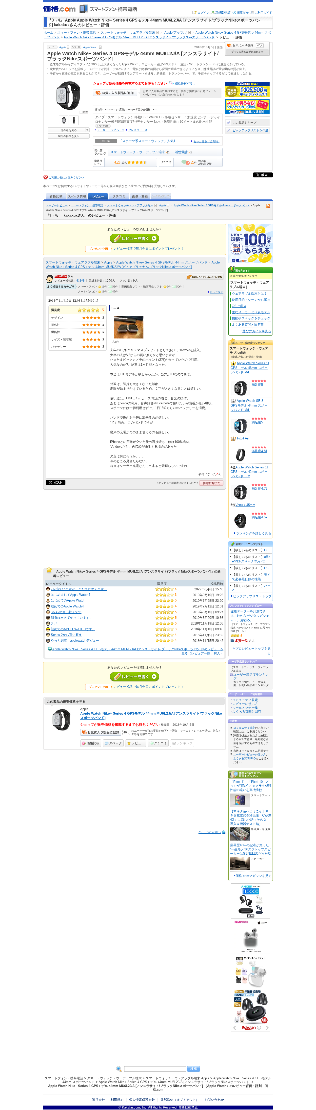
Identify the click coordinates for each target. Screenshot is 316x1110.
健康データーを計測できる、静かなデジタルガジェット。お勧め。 (250, 615)
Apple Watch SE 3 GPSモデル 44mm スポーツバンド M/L (249, 405)
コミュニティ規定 (245, 700)
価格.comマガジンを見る (254, 876)
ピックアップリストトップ (252, 596)
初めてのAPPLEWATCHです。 (73, 629)
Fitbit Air (243, 438)
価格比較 (93, 743)
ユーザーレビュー (57, 205)
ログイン (203, 12)
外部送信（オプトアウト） (179, 1100)
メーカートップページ (110, 129)
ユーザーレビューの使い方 (249, 754)
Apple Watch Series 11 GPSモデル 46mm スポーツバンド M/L (250, 367)
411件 (80, 280)
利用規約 (117, 1100)
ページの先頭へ (209, 832)
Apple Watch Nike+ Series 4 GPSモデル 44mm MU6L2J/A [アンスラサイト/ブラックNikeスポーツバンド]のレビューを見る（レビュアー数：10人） (137, 651)
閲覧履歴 (243, 12)
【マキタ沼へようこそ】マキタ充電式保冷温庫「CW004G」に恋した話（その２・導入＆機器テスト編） (250, 817)
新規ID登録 (222, 12)
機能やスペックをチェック (251, 318)
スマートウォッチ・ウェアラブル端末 (137, 152)
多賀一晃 (241, 641)
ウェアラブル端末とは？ (249, 293)
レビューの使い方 (245, 704)
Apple (162, 205)
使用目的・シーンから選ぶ (251, 300)
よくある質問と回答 (246, 711)
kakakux (61, 276)
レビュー (138, 743)
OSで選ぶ (239, 306)
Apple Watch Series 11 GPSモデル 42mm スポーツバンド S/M (249, 471)
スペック (115, 743)
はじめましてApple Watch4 (70, 595)
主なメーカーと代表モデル (251, 312)
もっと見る (216, 291)
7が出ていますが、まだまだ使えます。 (79, 589)
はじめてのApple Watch (68, 600)
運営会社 (98, 1100)
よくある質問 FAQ (244, 758)
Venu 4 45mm (245, 505)
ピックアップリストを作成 (250, 130)
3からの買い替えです (66, 612)
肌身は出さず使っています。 (72, 618)
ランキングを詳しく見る (253, 533)
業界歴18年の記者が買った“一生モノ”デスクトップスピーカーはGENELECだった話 (250, 849)
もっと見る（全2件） (206, 141)
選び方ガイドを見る (256, 331)
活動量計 (181, 152)
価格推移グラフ (185, 83)
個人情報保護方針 (142, 1100)
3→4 (54, 623)
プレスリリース (137, 129)
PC (266, 550)
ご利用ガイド (263, 12)
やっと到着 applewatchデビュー (75, 640)
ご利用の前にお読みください (66, 177)
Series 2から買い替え (66, 635)
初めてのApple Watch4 (67, 606)
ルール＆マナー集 (245, 708)
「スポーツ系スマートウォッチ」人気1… (148, 141)
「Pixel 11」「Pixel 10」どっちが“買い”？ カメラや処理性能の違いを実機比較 (251, 786)
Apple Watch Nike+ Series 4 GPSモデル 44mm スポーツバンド (212, 205)
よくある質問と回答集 (248, 324)
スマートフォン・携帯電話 (87, 205)
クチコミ (160, 743)
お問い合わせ (214, 1100)
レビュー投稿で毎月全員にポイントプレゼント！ (148, 248)
